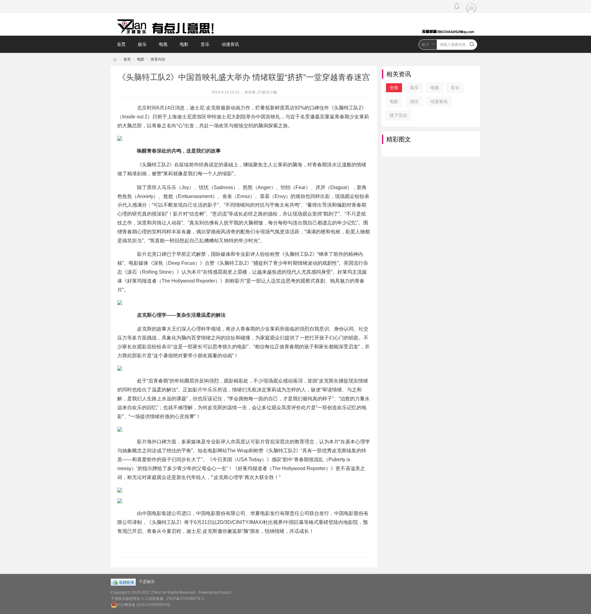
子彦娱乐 (114, 59)
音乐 (205, 44)
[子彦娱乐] (295, 24)
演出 (414, 101)
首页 (121, 44)
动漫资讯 (230, 44)
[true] (471, 44)
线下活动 (398, 115)
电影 (184, 44)
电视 (163, 44)
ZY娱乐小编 (267, 92)
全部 (394, 87)
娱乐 (142, 44)
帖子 (425, 44)
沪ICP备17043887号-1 (185, 598)
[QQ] (125, 580)
